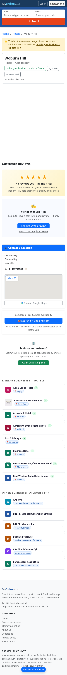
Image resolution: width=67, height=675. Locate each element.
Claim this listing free (33, 362)
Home (5, 33)
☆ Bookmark (12, 74)
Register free (57, 3)
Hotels (16, 33)
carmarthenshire (17, 662)
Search (36, 21)
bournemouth (8, 659)
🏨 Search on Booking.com (33, 320)
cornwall (24, 666)
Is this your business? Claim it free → (25, 68)
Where (38, 11)
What (6, 11)
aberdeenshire (8, 655)
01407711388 (16, 268)
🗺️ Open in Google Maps (34, 303)
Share (54, 68)
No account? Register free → (33, 231)
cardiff (5, 662)
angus (20, 655)
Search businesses (11, 622)
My (11, 4)
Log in (43, 3)
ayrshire (28, 655)
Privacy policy (9, 637)
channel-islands (34, 662)
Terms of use (8, 641)
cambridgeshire (55, 659)
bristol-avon (22, 659)
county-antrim (36, 666)
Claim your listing (11, 625)
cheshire (46, 662)
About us (6, 629)
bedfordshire (39, 655)
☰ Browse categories (33, 669)
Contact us (7, 633)
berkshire (51, 655)
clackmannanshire (10, 666)
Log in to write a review (33, 225)
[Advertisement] (33, 124)
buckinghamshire (38, 659)
